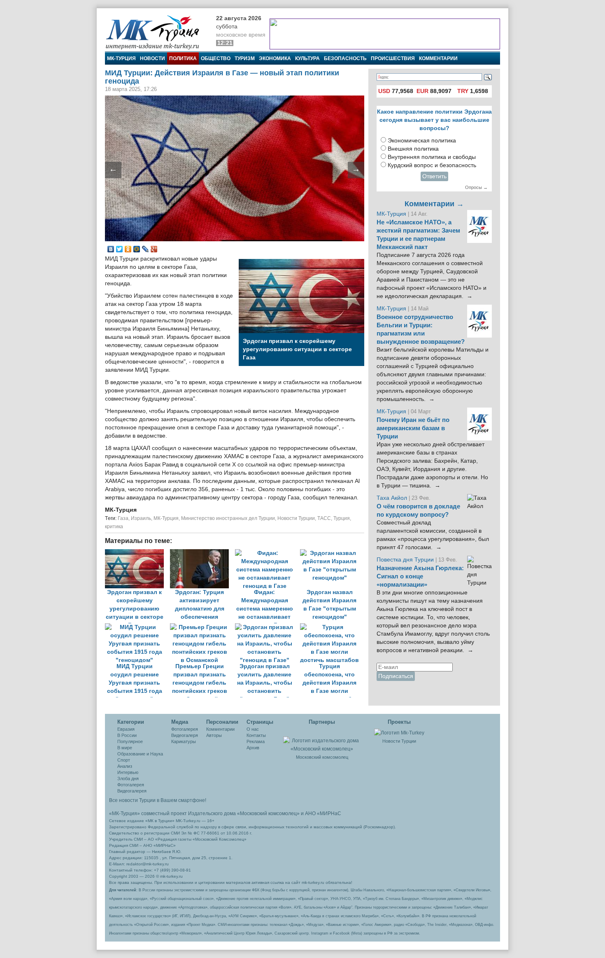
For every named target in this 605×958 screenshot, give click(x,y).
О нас (253, 729)
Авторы (214, 735)
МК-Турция (121, 58)
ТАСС (324, 518)
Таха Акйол (392, 498)
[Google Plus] (154, 249)
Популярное (130, 741)
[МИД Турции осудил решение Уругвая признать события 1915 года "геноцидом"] (137, 627)
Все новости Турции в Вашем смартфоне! (157, 800)
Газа (123, 518)
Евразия (126, 729)
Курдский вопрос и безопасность (432, 165)
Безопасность (345, 58)
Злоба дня (128, 778)
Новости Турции (296, 518)
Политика (183, 58)
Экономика (275, 58)
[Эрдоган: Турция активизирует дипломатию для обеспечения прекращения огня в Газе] (202, 553)
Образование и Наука (140, 753)
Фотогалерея (130, 784)
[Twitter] (119, 249)
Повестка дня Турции (406, 560)
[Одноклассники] (128, 249)
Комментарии (438, 58)
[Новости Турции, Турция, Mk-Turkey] (399, 732)
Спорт (123, 760)
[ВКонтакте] (111, 249)
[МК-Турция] (156, 31)
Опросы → (476, 187)
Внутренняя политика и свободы (432, 157)
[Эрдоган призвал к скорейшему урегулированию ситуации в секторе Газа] (137, 553)
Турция (341, 518)
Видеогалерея (132, 790)
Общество (215, 58)
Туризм (245, 58)
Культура (307, 58)
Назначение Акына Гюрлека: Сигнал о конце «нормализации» (420, 576)
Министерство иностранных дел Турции (228, 518)
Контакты (256, 735)
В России (127, 735)
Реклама (256, 741)
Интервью (127, 772)
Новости (152, 58)
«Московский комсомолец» (268, 813)
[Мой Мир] (137, 249)
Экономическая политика (422, 141)
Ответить (434, 176)
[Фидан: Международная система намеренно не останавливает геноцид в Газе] (267, 553)
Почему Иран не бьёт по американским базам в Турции (413, 428)
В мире (124, 747)
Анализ (124, 766)
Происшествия (393, 58)
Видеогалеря (184, 735)
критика (114, 526)
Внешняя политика (413, 149)
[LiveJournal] (145, 249)
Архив (253, 747)
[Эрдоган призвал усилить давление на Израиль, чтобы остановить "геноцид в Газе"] (267, 627)
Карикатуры (183, 741)
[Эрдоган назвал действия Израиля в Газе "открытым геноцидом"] (331, 553)
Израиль (141, 518)
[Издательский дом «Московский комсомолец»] (322, 740)
